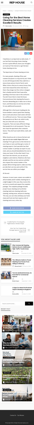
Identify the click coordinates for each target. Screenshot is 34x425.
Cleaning (6, 14)
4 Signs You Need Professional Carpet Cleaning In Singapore (22, 288)
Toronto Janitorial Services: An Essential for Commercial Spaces (22, 274)
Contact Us (13, 415)
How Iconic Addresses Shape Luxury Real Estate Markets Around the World (17, 395)
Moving (6, 323)
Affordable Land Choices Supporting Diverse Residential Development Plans (17, 377)
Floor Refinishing (9, 357)
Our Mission (20, 415)
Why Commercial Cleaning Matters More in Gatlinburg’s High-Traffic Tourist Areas (21, 247)
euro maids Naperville (17, 139)
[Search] (31, 2)
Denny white (15, 294)
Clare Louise (8, 26)
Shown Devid (18, 266)
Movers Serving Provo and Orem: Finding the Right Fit (15, 327)
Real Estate (7, 340)
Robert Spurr (15, 281)
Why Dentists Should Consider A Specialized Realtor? (15, 344)
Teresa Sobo (8, 330)
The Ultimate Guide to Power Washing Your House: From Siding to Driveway (21, 261)
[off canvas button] (2, 2)
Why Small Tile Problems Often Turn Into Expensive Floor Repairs (17, 361)
